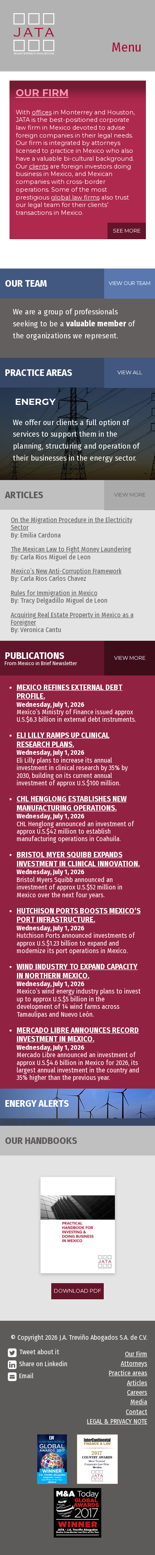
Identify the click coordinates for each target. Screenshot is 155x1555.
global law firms (75, 197)
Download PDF (77, 1291)
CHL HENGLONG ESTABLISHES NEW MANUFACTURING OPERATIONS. (71, 803)
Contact (136, 1412)
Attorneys (134, 1363)
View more (129, 495)
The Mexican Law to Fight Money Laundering (71, 549)
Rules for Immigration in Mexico (54, 593)
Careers (137, 1392)
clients (38, 166)
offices (42, 112)
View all (129, 372)
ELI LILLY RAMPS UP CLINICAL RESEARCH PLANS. (63, 740)
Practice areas (128, 1373)
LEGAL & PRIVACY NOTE (117, 1421)
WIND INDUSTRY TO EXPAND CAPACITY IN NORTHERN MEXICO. (77, 971)
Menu (127, 47)
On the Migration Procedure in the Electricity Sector (71, 523)
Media (138, 1402)
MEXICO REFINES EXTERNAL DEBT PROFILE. (69, 692)
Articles (137, 1383)
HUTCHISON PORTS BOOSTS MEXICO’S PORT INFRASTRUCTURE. (79, 915)
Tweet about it (39, 1352)
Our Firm (136, 1354)
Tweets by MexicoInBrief (33, 1122)
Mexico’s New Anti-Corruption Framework (66, 571)
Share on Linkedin (43, 1364)
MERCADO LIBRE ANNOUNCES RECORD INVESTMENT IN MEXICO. (78, 1035)
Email (26, 1376)
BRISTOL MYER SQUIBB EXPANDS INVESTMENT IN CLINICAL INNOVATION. (78, 859)
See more (127, 231)
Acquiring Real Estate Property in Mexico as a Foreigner (72, 618)
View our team (129, 283)
